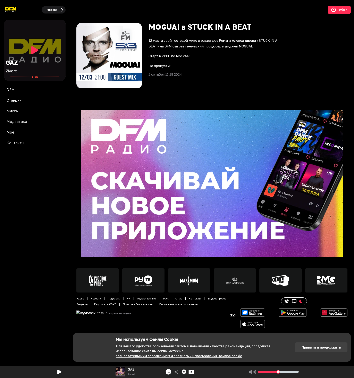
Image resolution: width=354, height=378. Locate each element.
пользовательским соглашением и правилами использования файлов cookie (179, 356)
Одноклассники (147, 298)
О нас (178, 298)
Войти (342, 9)
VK (128, 298)
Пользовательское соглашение (178, 304)
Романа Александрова (237, 40)
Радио (80, 298)
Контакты (195, 298)
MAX (166, 298)
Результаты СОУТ (105, 304)
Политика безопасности (138, 304)
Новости (96, 298)
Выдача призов (217, 298)
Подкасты (114, 298)
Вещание (82, 304)
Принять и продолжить (321, 347)
